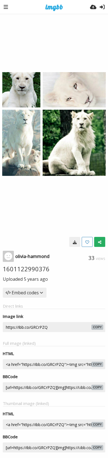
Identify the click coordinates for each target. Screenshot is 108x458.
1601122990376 (26, 269)
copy (97, 327)
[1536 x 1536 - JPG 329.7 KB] (74, 242)
